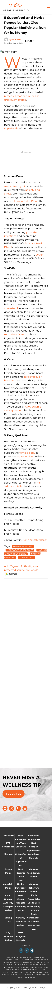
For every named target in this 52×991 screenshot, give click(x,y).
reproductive (25, 456)
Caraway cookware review (21, 921)
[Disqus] (26, 615)
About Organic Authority (8, 899)
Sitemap (8, 854)
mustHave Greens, (15, 334)
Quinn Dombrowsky (33, 540)
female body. (27, 452)
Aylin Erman (15, 39)
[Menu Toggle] (48, 7)
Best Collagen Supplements (33, 847)
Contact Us (8, 835)
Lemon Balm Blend (26, 201)
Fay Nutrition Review (8, 936)
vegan (40, 254)
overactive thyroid (15, 186)
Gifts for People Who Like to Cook (33, 899)
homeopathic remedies (20, 550)
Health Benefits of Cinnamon (20, 888)
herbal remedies (22, 546)
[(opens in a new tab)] (21, 950)
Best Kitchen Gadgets (20, 899)
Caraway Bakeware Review (33, 888)
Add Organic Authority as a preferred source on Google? (22, 568)
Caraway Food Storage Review (33, 873)
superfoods (11, 128)
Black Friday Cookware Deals (33, 910)
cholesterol (11, 308)
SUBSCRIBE (13, 793)
